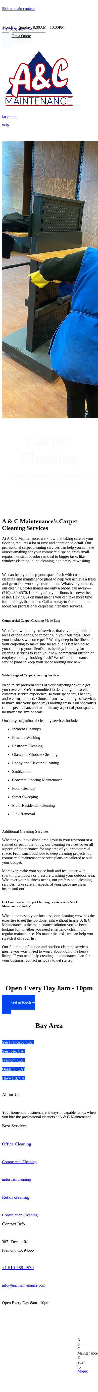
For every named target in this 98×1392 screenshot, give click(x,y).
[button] (16, 38)
